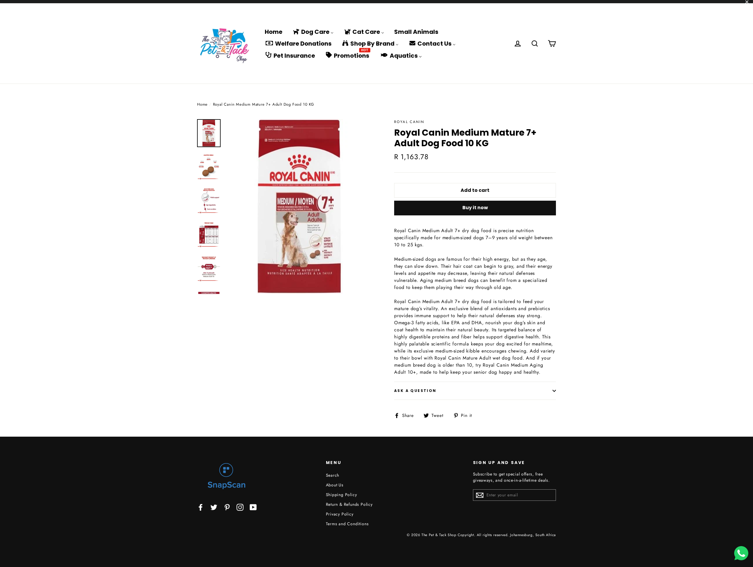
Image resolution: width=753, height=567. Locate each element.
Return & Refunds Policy (349, 504)
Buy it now (475, 207)
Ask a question (415, 390)
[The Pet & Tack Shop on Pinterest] (227, 507)
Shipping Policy (341, 495)
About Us (335, 485)
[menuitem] (273, 31)
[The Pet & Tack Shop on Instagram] (240, 507)
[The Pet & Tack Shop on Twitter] (213, 507)
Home (202, 104)
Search (332, 475)
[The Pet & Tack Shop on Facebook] (200, 507)
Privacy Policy (340, 514)
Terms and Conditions (347, 524)
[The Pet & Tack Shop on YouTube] (253, 507)
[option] (299, 206)
